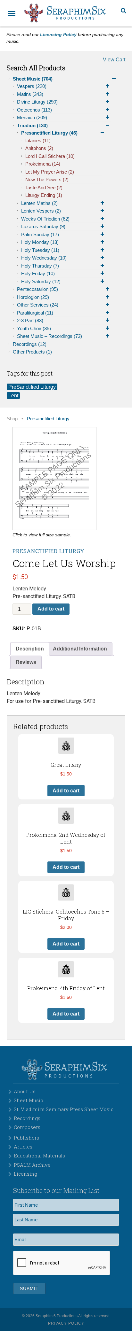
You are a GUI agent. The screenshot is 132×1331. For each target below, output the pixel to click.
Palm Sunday (40, 234)
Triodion (32, 125)
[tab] (29, 649)
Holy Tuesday (40, 250)
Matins (30, 94)
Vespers (31, 86)
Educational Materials (39, 1155)
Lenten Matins (39, 203)
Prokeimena (42, 164)
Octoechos (34, 110)
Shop (12, 418)
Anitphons (39, 148)
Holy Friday (38, 273)
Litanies (38, 140)
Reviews (26, 662)
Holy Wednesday (44, 258)
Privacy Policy (66, 1323)
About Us (25, 1091)
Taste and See (43, 187)
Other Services (37, 304)
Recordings (29, 344)
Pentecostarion (37, 289)
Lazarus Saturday (43, 226)
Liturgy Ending (43, 195)
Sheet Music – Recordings (49, 336)
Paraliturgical (35, 312)
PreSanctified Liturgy (32, 387)
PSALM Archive (32, 1165)
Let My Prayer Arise (49, 172)
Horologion (33, 297)
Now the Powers (47, 179)
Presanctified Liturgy (49, 133)
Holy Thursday (40, 266)
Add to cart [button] (66, 790)
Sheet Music (33, 79)
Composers (27, 1127)
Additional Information (80, 648)
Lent (13, 395)
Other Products (32, 351)
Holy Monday (40, 242)
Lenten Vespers (41, 211)
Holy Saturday (41, 281)
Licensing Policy (58, 34)
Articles (23, 1146)
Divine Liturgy (37, 102)
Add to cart (50, 608)
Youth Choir (34, 328)
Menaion (32, 117)
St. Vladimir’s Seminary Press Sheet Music (63, 1109)
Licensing (25, 1174)
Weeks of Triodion (45, 219)
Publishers (26, 1137)
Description (30, 648)
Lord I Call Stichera (50, 156)
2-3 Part (30, 320)
